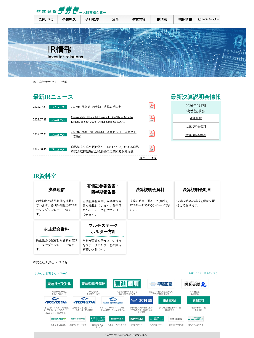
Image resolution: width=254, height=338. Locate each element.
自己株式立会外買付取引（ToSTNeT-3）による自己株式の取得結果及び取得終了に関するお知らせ (105, 149)
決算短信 (196, 118)
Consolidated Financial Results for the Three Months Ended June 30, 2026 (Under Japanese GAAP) (102, 119)
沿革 (115, 19)
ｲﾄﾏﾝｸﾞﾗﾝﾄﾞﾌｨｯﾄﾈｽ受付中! (55, 313)
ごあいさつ (45, 19)
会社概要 (92, 19)
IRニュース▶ (148, 158)
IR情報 (162, 19)
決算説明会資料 (195, 126)
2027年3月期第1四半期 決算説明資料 (96, 106)
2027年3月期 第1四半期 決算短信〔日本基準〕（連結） (103, 134)
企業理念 (69, 19)
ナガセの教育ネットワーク (51, 273)
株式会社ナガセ (43, 82)
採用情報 (185, 19)
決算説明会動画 (195, 135)
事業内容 (138, 19)
